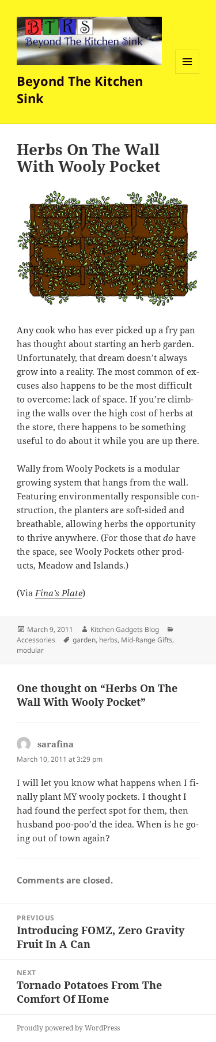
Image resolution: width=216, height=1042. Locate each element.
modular (30, 650)
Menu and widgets (187, 73)
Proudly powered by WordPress (68, 1028)
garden (84, 640)
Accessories (36, 640)
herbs (108, 640)
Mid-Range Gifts (146, 640)
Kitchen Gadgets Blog (124, 629)
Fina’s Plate (58, 593)
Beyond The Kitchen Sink (80, 89)
